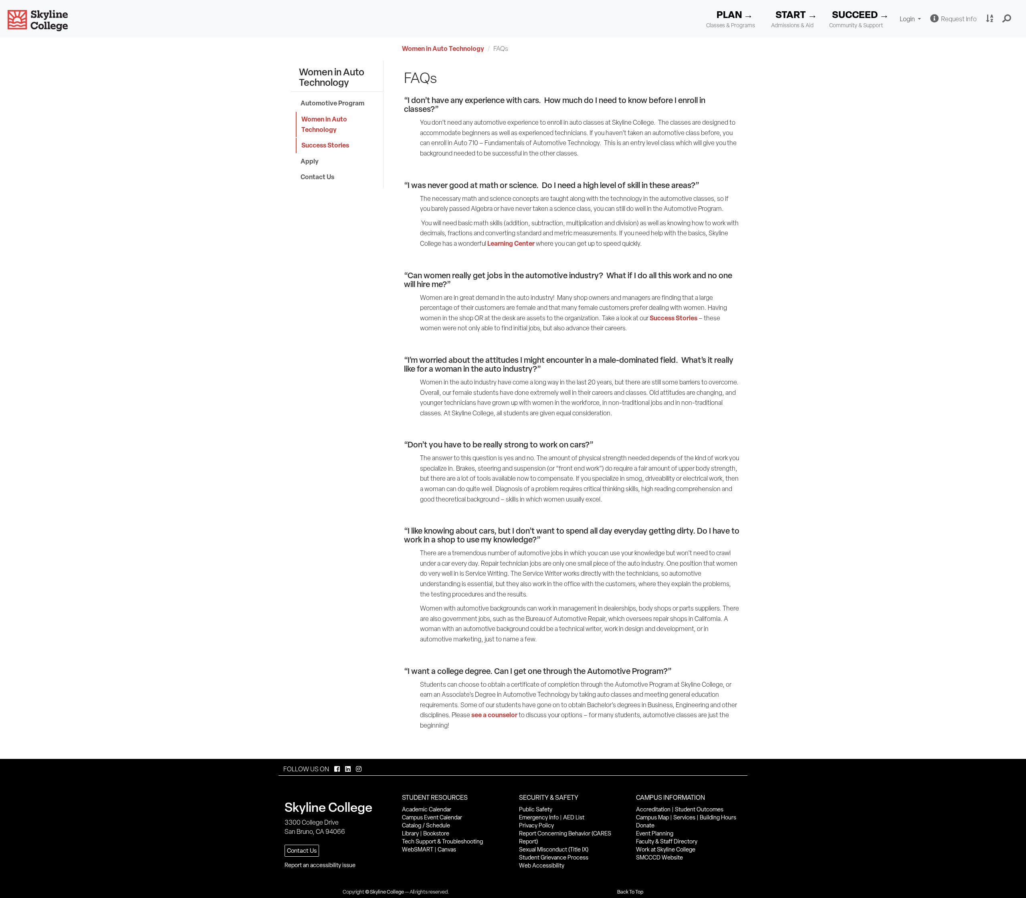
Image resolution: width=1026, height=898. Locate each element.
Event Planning (654, 833)
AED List (573, 817)
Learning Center (511, 243)
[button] (1007, 18)
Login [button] (911, 19)
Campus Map (652, 817)
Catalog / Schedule (426, 825)
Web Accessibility (541, 865)
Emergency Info (539, 817)
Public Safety (535, 809)
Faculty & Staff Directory (666, 841)
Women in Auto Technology (443, 48)
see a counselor (494, 714)
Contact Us (317, 176)
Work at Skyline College (665, 849)
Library (410, 833)
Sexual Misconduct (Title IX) (553, 849)
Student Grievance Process (553, 857)
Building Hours (718, 817)
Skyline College (387, 891)
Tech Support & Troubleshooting (442, 841)
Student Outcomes (699, 809)
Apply (310, 161)
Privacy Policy (536, 825)
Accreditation (653, 809)
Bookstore (436, 833)
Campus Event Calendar (432, 817)
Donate (645, 825)
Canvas (447, 849)
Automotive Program (332, 103)
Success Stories (325, 145)
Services (684, 817)
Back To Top (630, 891)
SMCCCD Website (659, 857)
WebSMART (417, 849)
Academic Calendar (426, 809)
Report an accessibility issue (320, 865)
